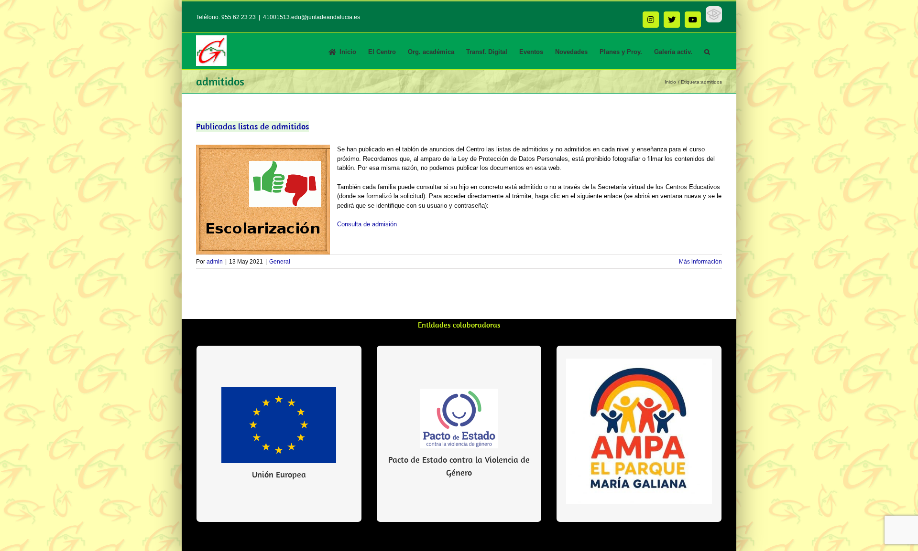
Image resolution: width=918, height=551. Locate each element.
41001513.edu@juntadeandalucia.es (311, 17)
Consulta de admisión (367, 224)
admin (215, 261)
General (279, 261)
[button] (707, 51)
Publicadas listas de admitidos (252, 126)
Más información (700, 261)
